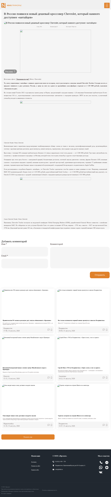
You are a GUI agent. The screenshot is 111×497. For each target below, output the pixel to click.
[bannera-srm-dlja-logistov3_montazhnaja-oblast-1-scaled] (55, 51)
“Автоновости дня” (22, 79)
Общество (73, 26)
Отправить (100, 275)
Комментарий (56, 244)
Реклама (9, 71)
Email (4, 256)
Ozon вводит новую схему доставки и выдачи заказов (19, 415)
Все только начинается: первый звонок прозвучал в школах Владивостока (81, 320)
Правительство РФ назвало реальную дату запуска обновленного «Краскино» (27, 320)
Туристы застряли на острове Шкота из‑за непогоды (74, 415)
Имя (4, 244)
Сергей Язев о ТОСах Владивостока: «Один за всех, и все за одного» (79, 368)
